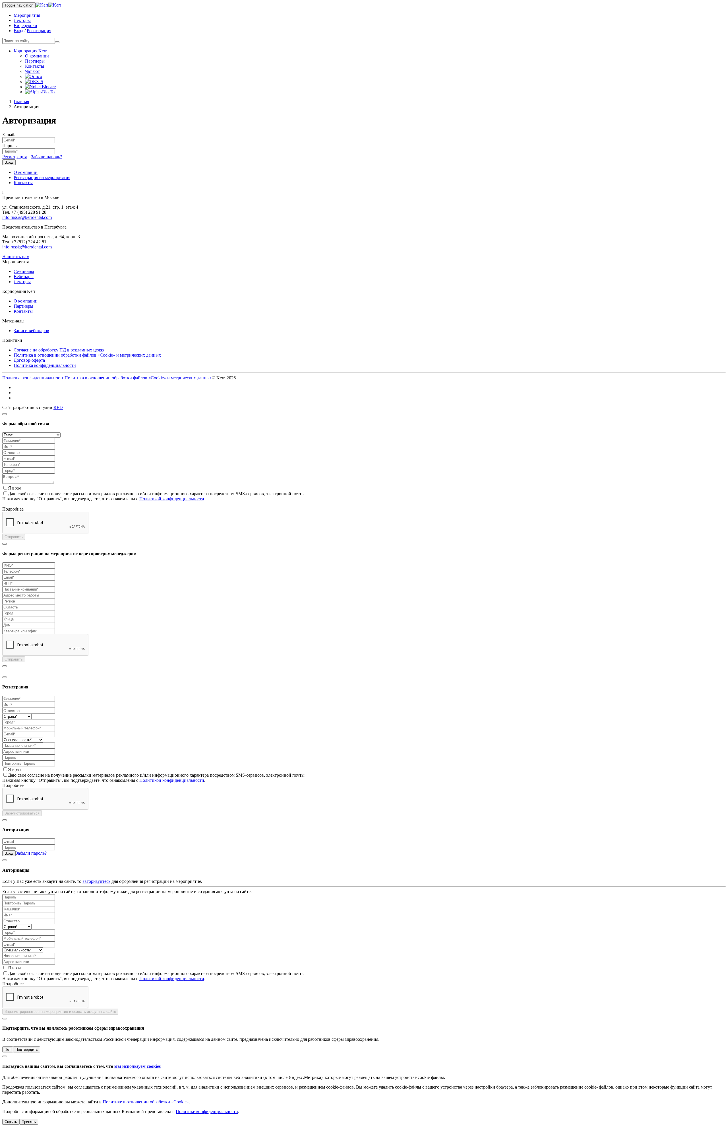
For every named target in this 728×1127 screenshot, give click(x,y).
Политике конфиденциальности (207, 1111)
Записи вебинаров (31, 330)
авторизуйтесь (96, 881)
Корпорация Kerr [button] (30, 50)
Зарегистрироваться (22, 813)
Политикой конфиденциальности (171, 498)
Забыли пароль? (46, 156)
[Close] (4, 414)
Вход (18, 30)
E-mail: (8, 134)
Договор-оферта (29, 360)
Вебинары (24, 276)
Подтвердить (26, 1049)
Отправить (14, 537)
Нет (8, 1049)
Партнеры (35, 61)
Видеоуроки (25, 25)
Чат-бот (32, 71)
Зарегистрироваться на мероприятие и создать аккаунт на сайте (60, 1011)
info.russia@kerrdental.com (27, 217)
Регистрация (39, 30)
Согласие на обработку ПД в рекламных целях (59, 349)
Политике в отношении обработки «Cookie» (146, 1101)
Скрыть (11, 1122)
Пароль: (10, 145)
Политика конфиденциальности (45, 365)
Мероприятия (27, 15)
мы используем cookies (137, 1066)
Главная (21, 101)
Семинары (24, 271)
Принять (29, 1122)
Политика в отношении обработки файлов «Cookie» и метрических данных (87, 355)
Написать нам (15, 256)
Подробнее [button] (13, 509)
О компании (37, 56)
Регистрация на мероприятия (42, 177)
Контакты (34, 66)
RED (58, 407)
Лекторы (22, 20)
